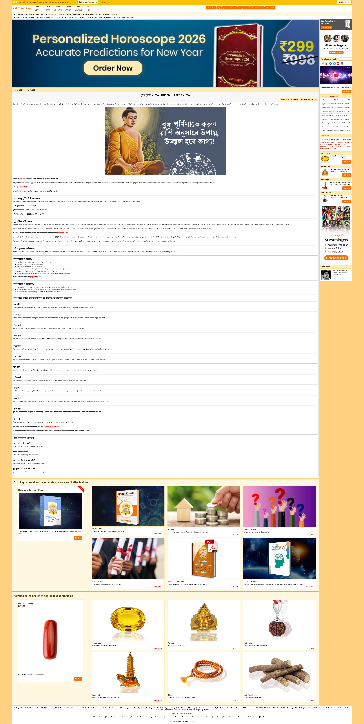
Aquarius (78, 10)
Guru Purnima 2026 (326, 144)
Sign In (341, 2)
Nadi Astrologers (253, 717)
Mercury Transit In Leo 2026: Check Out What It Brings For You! (337, 127)
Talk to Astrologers (99, 717)
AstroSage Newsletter (328, 87)
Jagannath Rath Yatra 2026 (329, 142)
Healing (60, 14)
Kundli (26, 2)
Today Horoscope (54, 2)
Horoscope (22, 14)
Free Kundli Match (91, 708)
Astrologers (50, 708)
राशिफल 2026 (50, 18)
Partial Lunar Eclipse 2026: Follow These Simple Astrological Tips (337, 108)
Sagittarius (57, 10)
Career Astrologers (193, 717)
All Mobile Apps (345, 59)
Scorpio (47, 10)
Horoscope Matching (27, 18)
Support (177, 710)
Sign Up (346, 2)
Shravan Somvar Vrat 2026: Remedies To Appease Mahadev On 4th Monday (337, 111)
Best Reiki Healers (265, 717)
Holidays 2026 (335, 139)
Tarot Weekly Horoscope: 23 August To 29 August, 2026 (337, 131)
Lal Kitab (108, 18)
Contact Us (329, 708)
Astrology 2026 (292, 708)
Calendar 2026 (64, 2)
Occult (43, 14)
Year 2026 (347, 100)
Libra (37, 10)
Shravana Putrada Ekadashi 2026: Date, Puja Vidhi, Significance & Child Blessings (337, 119)
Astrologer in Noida (78, 708)
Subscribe (346, 92)
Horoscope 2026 (42, 2)
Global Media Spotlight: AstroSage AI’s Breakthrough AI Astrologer (175, 708)
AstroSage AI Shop (127, 18)
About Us (337, 708)
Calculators (99, 14)
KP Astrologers (243, 717)
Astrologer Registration (201, 710)
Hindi (336, 100)
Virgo (89, 6)
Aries (37, 6)
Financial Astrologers (229, 717)
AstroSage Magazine (330, 96)
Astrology (31, 14)
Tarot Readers (159, 717)
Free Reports (52, 14)
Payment (343, 708)
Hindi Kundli (101, 18)
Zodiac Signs (67, 708)
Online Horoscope (80, 18)
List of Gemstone (30, 708)
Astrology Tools (303, 708)
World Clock (41, 708)
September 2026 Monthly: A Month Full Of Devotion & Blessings (337, 104)
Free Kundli (16, 18)
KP (82, 14)
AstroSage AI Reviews (234, 708)
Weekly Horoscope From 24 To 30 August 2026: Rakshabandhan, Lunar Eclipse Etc (337, 115)
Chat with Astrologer (88, 2)
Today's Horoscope (61, 18)
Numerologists (170, 717)
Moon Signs (116, 18)
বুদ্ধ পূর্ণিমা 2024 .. (31, 90)
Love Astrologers (180, 717)
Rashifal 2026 (33, 2)
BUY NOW (78, 538)
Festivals (108, 14)
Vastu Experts (217, 717)
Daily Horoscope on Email (344, 87)
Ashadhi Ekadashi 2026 (345, 142)
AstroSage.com (190, 721)
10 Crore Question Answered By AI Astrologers (211, 708)
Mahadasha (58, 708)
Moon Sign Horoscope (112, 708)
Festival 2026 (325, 139)
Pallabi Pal (289, 100)
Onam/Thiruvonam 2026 (338, 146)
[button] (35, 53)
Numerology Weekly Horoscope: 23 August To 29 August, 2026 (337, 123)
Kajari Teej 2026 (334, 148)
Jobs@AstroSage (186, 710)
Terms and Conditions (167, 710)
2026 (37, 14)
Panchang (68, 14)
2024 (21, 90)
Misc (114, 14)
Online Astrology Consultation (130, 717)
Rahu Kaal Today (92, 18)
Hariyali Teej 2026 (338, 144)
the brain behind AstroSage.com (340, 272)
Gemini (57, 6)
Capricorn (68, 10)
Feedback (312, 708)
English (325, 100)
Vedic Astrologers (206, 717)
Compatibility (89, 14)
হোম (15, 90)
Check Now (158, 534)
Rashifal (21, 2)
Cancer (68, 6)
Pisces (89, 10)
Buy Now (328, 27)
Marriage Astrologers (147, 717)
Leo (78, 6)
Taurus (47, 6)
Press (131, 708)
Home (14, 14)
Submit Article (320, 708)
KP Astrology (124, 708)
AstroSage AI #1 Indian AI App (143, 708)
